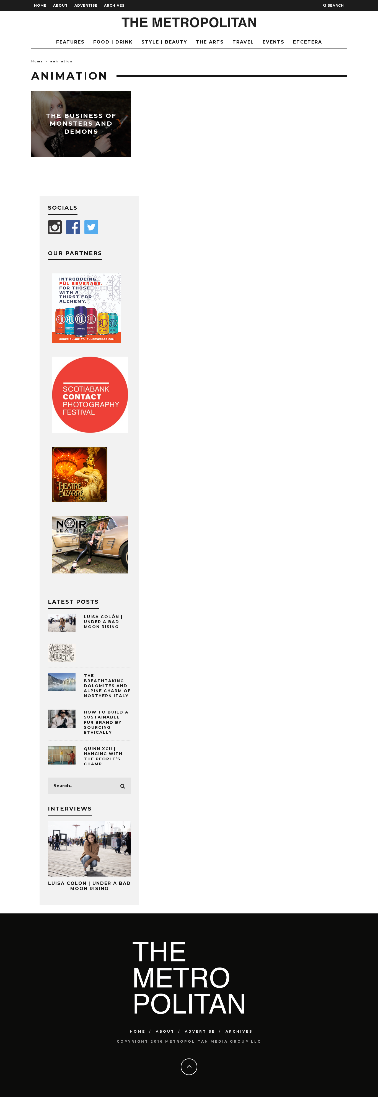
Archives (114, 5)
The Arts (210, 42)
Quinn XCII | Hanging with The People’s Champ (103, 756)
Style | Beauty (164, 42)
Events (273, 42)
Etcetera (307, 42)
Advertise (85, 5)
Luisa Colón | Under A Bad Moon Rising (103, 621)
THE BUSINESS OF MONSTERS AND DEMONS (81, 123)
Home (40, 5)
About (60, 5)
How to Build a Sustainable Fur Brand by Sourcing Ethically (106, 722)
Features (70, 42)
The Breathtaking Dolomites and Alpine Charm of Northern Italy (107, 685)
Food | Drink (113, 42)
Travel (243, 42)
